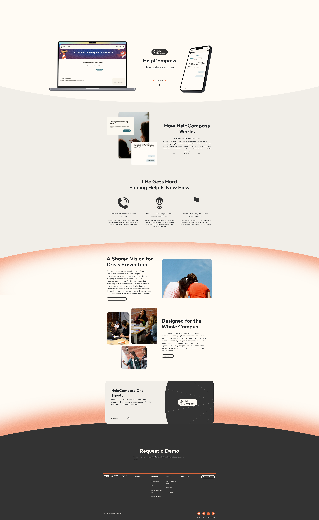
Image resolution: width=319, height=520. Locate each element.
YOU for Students (156, 496)
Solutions (154, 476)
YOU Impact (169, 492)
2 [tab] (186, 153)
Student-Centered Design (171, 482)
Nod (152, 485)
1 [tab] (184, 153)
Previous (173, 153)
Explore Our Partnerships (116, 299)
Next (199, 153)
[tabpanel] (159, 138)
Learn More (159, 80)
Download (116, 418)
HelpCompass (155, 481)
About (168, 476)
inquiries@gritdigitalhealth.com (160, 457)
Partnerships (169, 487)
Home (137, 476)
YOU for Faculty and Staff (156, 491)
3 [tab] (188, 153)
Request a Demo (208, 477)
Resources (185, 476)
